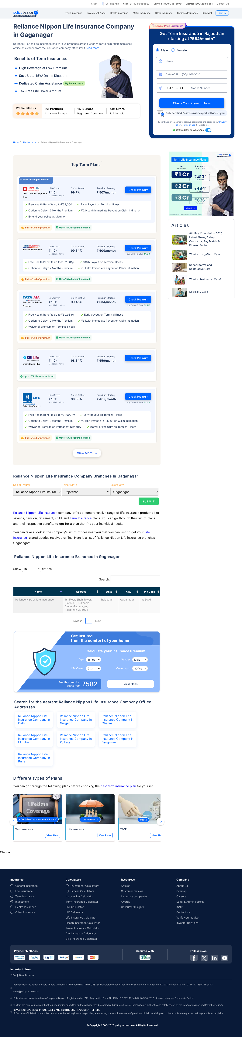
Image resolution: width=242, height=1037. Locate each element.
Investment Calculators (85, 885)
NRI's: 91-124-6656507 (136, 3)
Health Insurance (25, 907)
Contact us (183, 912)
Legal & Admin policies (190, 901)
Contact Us (223, 3)
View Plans (130, 684)
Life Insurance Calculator (81, 917)
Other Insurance (25, 912)
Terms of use (189, 125)
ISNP (179, 907)
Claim (94, 3)
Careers (181, 896)
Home (16, 142)
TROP (123, 829)
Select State (69, 484)
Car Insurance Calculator (81, 933)
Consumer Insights (132, 907)
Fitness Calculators (82, 891)
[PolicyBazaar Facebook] (194, 958)
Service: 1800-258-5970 (168, 3)
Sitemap (181, 891)
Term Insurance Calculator (82, 901)
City (128, 591)
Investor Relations (187, 922)
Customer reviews (132, 891)
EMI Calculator (75, 907)
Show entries (32, 569)
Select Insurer (21, 484)
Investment (22, 901)
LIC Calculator (74, 912)
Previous (77, 620)
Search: (104, 579)
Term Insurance (81, 518)
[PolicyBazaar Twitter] (204, 958)
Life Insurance (29, 142)
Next (98, 620)
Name (38, 591)
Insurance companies (134, 896)
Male (164, 50)
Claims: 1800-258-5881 (199, 3)
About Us (182, 885)
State (108, 591)
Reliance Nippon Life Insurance (34, 599)
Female (182, 50)
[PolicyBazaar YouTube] (224, 958)
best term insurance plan (118, 786)
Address (81, 591)
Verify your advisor (187, 917)
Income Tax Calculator (79, 896)
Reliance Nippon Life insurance (35, 513)
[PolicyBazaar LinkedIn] (214, 958)
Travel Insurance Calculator (82, 928)
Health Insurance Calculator (83, 922)
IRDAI (13, 975)
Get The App (112, 3)
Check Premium (138, 189)
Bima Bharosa (26, 975)
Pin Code (149, 591)
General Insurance (26, 885)
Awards (125, 901)
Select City (117, 484)
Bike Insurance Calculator (81, 938)
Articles (125, 885)
